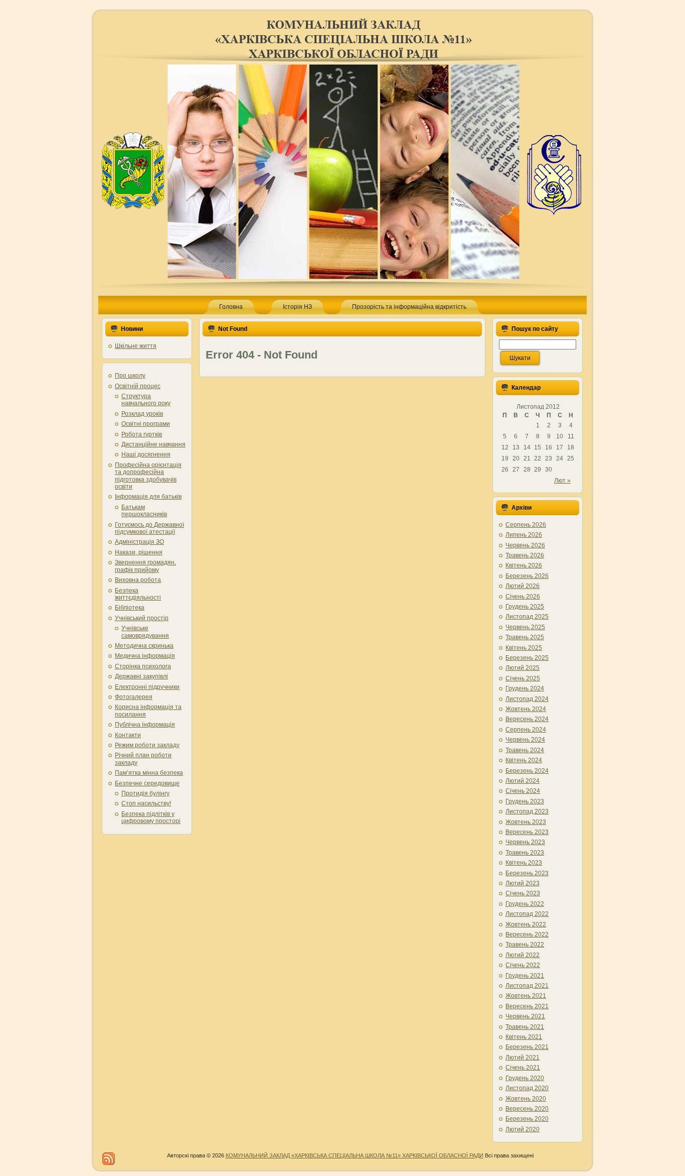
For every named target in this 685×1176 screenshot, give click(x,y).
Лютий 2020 (522, 1129)
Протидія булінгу (145, 793)
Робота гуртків (141, 434)
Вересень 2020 (527, 1108)
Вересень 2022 (527, 934)
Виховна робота (138, 579)
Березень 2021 (527, 1046)
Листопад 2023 (527, 811)
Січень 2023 (522, 893)
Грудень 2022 (524, 903)
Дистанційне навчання (153, 444)
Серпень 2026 (525, 524)
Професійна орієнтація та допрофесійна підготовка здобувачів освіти (148, 475)
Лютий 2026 (522, 586)
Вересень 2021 (527, 1006)
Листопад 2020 (527, 1088)
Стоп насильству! (146, 803)
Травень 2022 (524, 944)
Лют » (562, 480)
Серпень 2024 (525, 729)
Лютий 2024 (522, 780)
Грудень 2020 (524, 1078)
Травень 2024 (524, 750)
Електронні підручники (147, 686)
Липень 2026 (523, 534)
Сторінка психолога (143, 666)
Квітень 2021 (523, 1036)
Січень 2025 (522, 678)
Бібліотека (129, 607)
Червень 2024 (525, 739)
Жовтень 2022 (525, 924)
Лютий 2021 (522, 1057)
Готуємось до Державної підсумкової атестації (149, 528)
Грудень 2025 (524, 606)
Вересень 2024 (527, 719)
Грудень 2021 (524, 975)
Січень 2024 (522, 790)
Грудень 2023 (524, 801)
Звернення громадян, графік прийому (145, 566)
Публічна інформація (145, 724)
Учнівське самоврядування (145, 632)
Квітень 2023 (523, 862)
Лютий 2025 (522, 667)
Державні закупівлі (141, 676)
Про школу (130, 375)
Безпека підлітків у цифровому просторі (151, 817)
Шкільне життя (135, 345)
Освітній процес (137, 386)
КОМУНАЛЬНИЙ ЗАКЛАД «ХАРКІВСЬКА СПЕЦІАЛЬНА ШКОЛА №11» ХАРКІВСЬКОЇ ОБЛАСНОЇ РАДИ (354, 1155)
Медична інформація (145, 655)
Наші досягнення (145, 454)
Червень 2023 (525, 842)
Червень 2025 (525, 627)
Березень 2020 (527, 1118)
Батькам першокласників (144, 511)
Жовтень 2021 (525, 995)
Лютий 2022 (522, 955)
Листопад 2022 (527, 913)
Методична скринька (144, 645)
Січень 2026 (522, 596)
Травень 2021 (524, 1026)
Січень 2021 (522, 1067)
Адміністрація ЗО (139, 541)
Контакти (128, 735)
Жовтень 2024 (525, 709)
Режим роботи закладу (147, 745)
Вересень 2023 (527, 832)
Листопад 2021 (527, 985)
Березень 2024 (527, 770)
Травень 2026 (524, 555)
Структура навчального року (145, 400)
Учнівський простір (141, 618)
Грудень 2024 (524, 688)
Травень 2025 (524, 637)
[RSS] (108, 1158)
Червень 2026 (525, 545)
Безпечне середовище (147, 783)
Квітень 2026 (523, 565)
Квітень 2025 (523, 647)
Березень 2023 (527, 873)
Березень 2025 (527, 657)
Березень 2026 (527, 575)
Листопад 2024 (527, 698)
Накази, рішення (138, 552)
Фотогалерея (133, 696)
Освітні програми (145, 423)
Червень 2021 (525, 1016)
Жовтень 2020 (525, 1098)
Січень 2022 (522, 965)
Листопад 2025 (527, 616)
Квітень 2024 (523, 760)
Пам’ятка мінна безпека (149, 772)
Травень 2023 (524, 852)
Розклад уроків (142, 413)
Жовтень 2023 (525, 822)
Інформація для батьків (148, 496)
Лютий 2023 (522, 883)
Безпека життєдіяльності (138, 594)
